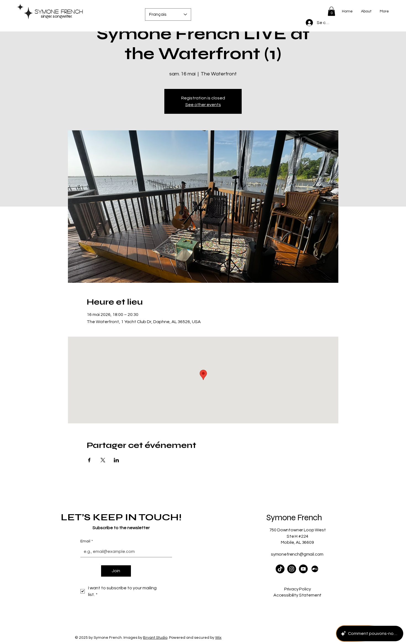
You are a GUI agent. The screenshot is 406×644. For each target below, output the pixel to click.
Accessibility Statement (297, 595)
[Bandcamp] (314, 568)
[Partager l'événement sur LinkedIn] (116, 460)
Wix (218, 638)
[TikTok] (280, 568)
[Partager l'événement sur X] (103, 460)
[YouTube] (303, 568)
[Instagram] (291, 568)
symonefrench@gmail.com (297, 554)
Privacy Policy (297, 589)
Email (86, 541)
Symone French (59, 11)
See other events (203, 104)
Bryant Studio (155, 638)
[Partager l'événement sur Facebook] (89, 460)
